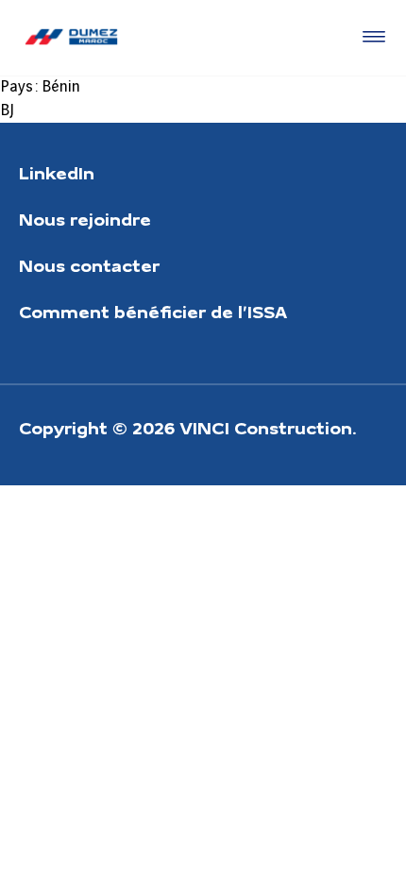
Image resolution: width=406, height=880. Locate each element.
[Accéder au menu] (370, 38)
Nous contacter (89, 265)
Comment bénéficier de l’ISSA (153, 311)
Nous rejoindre (85, 218)
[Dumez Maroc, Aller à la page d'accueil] (71, 38)
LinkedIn (56, 172)
